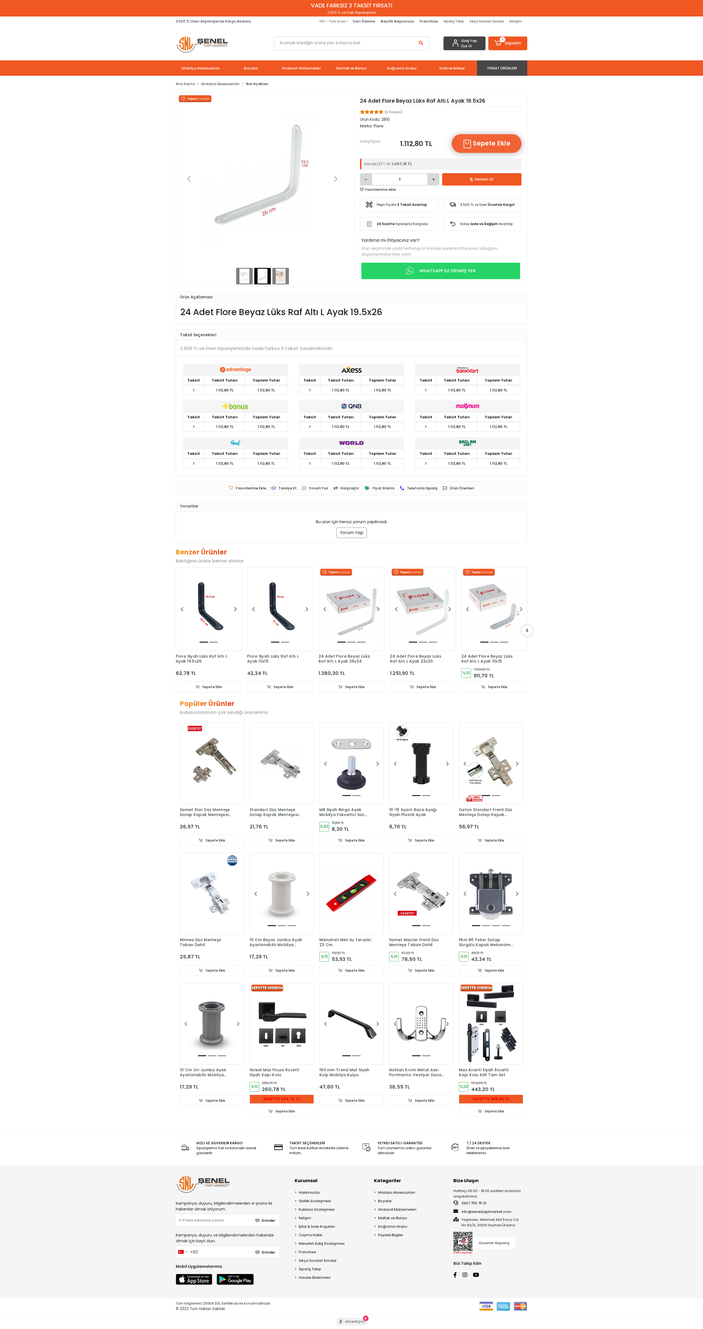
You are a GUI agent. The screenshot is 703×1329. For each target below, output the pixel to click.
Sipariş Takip (453, 21)
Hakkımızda (309, 1192)
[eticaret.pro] (351, 1326)
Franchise (307, 1252)
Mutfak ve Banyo (392, 1218)
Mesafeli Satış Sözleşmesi (322, 1243)
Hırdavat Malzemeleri (397, 1209)
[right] (527, 630)
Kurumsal (306, 1180)
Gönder (268, 1220)
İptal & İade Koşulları (317, 1226)
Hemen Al (484, 179)
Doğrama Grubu (392, 1226)
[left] (176, 630)
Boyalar (385, 1201)
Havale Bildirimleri (315, 1277)
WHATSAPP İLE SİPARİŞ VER (447, 271)
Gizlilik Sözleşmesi (315, 1201)
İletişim (515, 21)
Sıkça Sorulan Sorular (487, 21)
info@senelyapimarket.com (486, 1211)
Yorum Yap (351, 532)
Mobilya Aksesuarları (396, 1192)
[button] (508, 43)
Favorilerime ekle (380, 189)
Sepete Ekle (491, 143)
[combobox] (182, 1252)
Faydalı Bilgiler (390, 1235)
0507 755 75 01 (473, 1203)
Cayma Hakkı (310, 1235)
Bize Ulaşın (466, 1180)
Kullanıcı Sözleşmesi (317, 1209)
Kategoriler (387, 1180)
